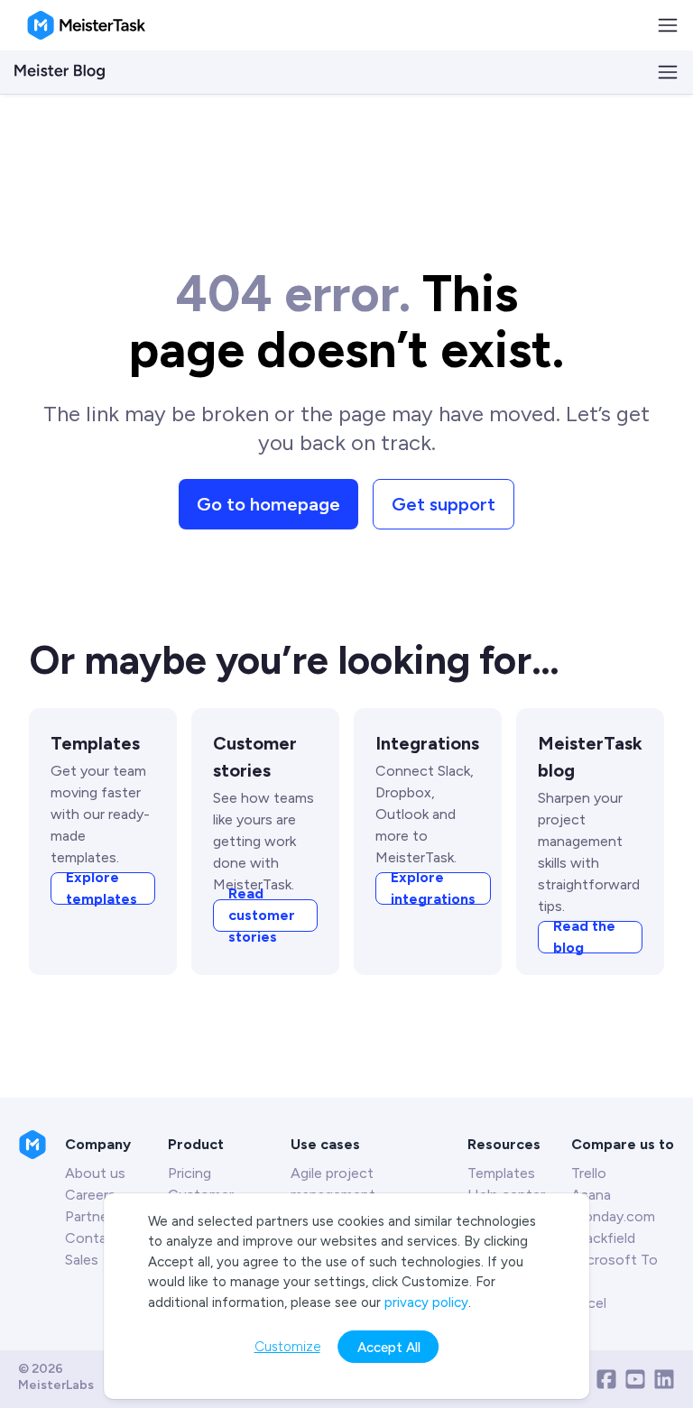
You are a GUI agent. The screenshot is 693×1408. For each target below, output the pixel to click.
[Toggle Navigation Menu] (668, 25)
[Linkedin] (664, 1379)
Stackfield (603, 1238)
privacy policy (426, 1302)
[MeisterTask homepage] (86, 25)
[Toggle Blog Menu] (668, 72)
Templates (501, 1173)
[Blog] (59, 72)
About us (95, 1173)
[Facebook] (606, 1379)
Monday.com (613, 1216)
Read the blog (584, 937)
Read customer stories (261, 915)
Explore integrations (433, 888)
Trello (588, 1173)
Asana (591, 1194)
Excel (588, 1302)
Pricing (189, 1173)
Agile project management (333, 1183)
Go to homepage (268, 504)
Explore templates (101, 888)
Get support (443, 504)
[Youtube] (635, 1379)
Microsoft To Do (614, 1270)
